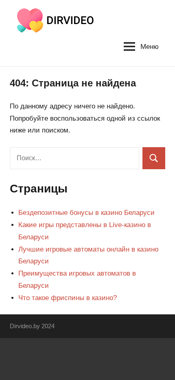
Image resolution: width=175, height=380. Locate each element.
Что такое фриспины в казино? (67, 298)
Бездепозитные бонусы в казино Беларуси (86, 213)
